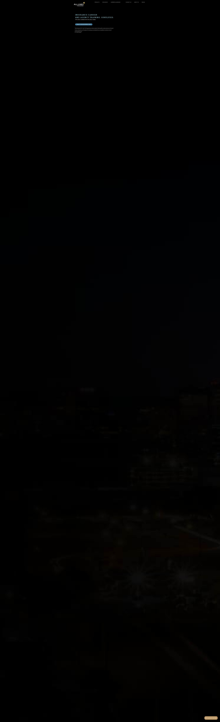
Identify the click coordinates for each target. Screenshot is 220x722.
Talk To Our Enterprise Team (84, 24)
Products (97, 2)
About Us (136, 2)
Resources (105, 2)
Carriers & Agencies (115, 2)
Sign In (143, 2)
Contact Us (128, 2)
